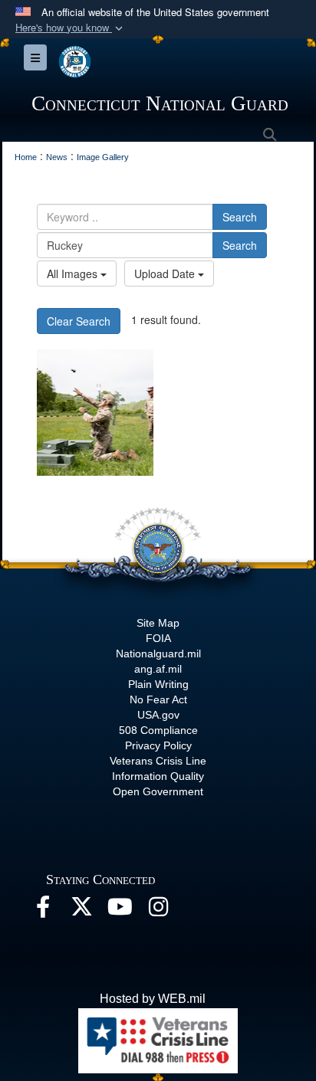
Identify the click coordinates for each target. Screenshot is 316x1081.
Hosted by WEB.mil (153, 998)
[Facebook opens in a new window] (43, 910)
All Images (73, 273)
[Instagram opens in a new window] (158, 910)
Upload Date (166, 273)
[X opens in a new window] (81, 910)
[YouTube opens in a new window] (119, 910)
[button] (70, 28)
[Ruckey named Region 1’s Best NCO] (95, 412)
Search (239, 216)
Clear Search (78, 321)
